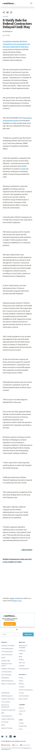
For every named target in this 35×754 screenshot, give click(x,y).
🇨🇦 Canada (15, 745)
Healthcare (22, 650)
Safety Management (7, 681)
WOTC (3, 725)
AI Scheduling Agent (7, 648)
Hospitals (21, 665)
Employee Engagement (8, 710)
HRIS (2, 713)
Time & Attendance (7, 651)
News (20, 714)
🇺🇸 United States (5, 745)
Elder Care (22, 662)
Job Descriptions (24, 696)
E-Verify (22, 169)
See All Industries (24, 668)
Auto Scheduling (6, 675)
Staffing (21, 659)
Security (21, 693)
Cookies (21, 723)
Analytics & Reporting (7, 719)
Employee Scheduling (7, 645)
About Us (21, 708)
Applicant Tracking (6, 728)
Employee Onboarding (8, 668)
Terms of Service (4, 749)
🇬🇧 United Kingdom (25, 745)
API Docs (21, 684)
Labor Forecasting (6, 654)
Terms (21, 729)
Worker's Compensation (8, 684)
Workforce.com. (16, 600)
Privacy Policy (23, 726)
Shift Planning (5, 693)
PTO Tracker (5, 722)
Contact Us (22, 711)
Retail (20, 656)
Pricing (21, 678)
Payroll (3, 657)
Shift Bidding (5, 678)
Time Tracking (5, 702)
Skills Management (7, 696)
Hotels (21, 653)
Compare (21, 687)
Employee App (5, 660)
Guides (21, 681)
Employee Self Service (8, 699)
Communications (6, 672)
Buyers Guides (23, 699)
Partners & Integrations (26, 690)
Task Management (6, 716)
